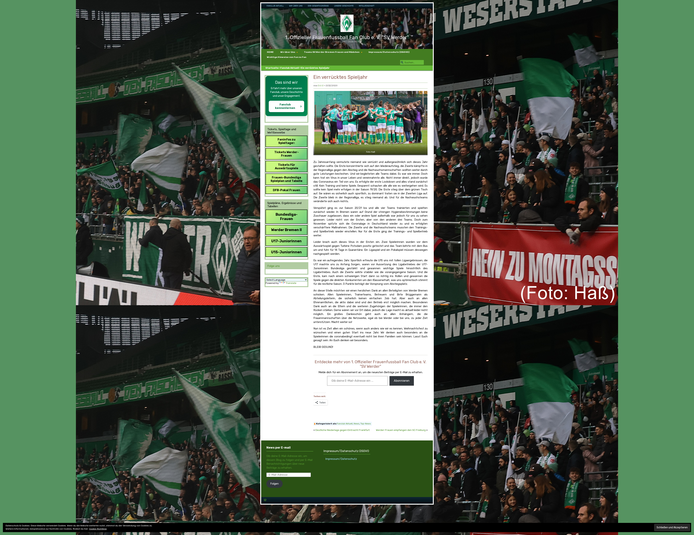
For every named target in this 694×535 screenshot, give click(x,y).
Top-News (365, 423)
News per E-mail (278, 447)
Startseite (272, 68)
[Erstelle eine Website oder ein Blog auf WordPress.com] (265, 500)
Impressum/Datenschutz (341, 459)
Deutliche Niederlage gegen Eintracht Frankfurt (342, 430)
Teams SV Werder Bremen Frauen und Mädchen (331, 52)
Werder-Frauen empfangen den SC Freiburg (401, 430)
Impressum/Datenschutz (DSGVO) (389, 52)
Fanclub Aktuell (275, 6)
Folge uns (273, 266)
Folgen (274, 483)
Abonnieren (402, 380)
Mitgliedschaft (366, 6)
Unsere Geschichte (344, 6)
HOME (270, 52)
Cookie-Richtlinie (98, 529)
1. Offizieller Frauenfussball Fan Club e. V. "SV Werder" (347, 37)
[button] (370, 122)
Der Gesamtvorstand (318, 6)
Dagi (321, 85)
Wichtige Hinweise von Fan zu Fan (287, 57)
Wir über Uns (295, 6)
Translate (291, 283)
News (356, 423)
